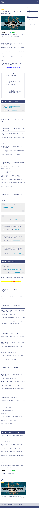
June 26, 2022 (14, 110)
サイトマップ (31, 21)
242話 (3, 473)
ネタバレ (6, 473)
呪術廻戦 (3, 9)
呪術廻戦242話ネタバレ (11, 84)
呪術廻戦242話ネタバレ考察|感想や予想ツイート (15, 82)
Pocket (9, 32)
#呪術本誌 (10, 106)
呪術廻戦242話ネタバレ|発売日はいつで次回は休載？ (15, 86)
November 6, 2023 (14, 219)
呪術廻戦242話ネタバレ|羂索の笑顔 (15, 91)
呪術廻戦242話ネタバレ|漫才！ (14, 92)
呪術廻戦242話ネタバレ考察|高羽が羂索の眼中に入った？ (15, 79)
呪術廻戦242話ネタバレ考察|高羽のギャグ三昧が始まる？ (15, 77)
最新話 (13, 473)
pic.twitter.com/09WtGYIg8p (16, 269)
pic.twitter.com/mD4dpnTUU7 (8, 107)
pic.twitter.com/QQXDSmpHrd (8, 207)
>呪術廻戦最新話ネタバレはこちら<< (13, 67)
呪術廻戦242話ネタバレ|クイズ (14, 90)
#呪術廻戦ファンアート (16, 106)
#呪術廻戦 (10, 250)
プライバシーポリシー (32, 24)
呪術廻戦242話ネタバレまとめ (12, 94)
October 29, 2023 (17, 272)
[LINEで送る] (13, 32)
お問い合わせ (31, 19)
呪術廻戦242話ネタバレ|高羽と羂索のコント (15, 88)
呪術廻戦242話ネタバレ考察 (11, 75)
